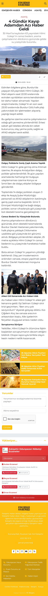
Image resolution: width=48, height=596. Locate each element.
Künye (40, 587)
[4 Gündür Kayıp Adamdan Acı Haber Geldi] (24, 60)
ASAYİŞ (37, 10)
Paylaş (7, 77)
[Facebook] (14, 551)
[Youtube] (26, 551)
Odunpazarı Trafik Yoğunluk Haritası (34, 563)
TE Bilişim (30, 593)
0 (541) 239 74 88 (10, 472)
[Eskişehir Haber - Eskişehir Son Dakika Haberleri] (24, 4)
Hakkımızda (24, 587)
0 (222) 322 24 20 (10, 487)
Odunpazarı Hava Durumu (12, 563)
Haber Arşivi (33, 576)
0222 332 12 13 (25, 538)
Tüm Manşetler (34, 569)
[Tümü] (45, 440)
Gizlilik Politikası (11, 587)
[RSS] (34, 551)
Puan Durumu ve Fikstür (11, 570)
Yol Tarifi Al (24, 472)
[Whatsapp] (30, 551)
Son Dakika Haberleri (9, 577)
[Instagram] (22, 551)
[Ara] (45, 4)
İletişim (34, 587)
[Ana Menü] (2, 4)
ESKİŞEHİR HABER (11, 10)
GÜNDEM (27, 10)
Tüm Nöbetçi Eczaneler (25, 498)
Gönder (7, 427)
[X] (18, 551)
